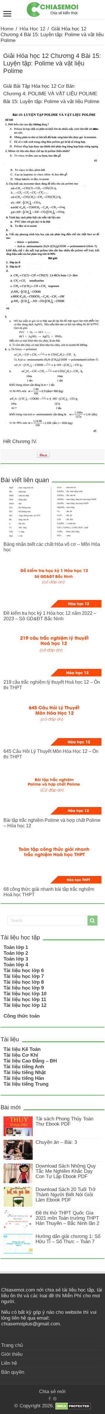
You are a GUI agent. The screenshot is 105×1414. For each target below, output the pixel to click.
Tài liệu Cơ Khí (21, 1055)
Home (7, 29)
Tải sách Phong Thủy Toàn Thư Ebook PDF (64, 1121)
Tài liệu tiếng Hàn (24, 1078)
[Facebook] (49, 1398)
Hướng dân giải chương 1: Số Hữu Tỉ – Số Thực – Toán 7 (68, 1239)
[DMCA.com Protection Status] (73, 1406)
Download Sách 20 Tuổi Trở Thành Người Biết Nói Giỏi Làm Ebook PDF (66, 1195)
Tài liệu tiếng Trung (26, 1084)
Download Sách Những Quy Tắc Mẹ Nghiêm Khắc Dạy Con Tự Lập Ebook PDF (66, 1171)
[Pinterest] (54, 1398)
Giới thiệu (11, 1354)
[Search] (92, 920)
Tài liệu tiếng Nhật (25, 1072)
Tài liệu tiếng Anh (24, 1066)
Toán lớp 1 (16, 947)
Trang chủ (12, 1345)
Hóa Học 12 (32, 29)
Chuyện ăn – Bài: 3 (56, 1142)
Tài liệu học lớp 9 (24, 988)
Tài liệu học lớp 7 (24, 976)
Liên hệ (9, 1363)
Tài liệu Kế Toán (22, 1049)
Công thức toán (22, 1016)
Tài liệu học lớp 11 (25, 999)
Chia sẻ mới (52, 1391)
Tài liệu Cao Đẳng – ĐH (30, 1061)
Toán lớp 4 (16, 964)
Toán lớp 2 (16, 953)
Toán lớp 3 (16, 959)
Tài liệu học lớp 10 (25, 993)
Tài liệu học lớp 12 (25, 1005)
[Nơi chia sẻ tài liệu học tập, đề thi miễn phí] (52, 8)
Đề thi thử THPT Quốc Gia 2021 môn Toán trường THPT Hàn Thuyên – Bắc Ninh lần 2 (67, 1218)
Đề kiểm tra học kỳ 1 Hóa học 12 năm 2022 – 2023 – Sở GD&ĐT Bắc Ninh (50, 615)
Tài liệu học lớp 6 (24, 970)
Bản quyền (12, 1372)
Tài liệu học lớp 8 (24, 982)
